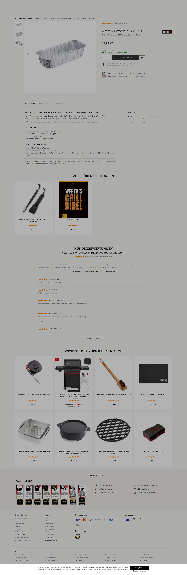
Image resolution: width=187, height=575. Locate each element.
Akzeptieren (139, 568)
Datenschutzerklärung (119, 570)
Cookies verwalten (139, 571)
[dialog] (93, 569)
